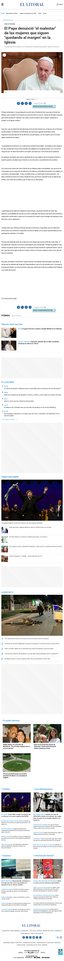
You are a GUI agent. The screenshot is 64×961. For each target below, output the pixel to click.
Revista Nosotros (15, 931)
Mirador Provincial (48, 931)
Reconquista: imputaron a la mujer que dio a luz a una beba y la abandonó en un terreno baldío (32, 414)
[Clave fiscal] (60, 954)
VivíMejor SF (58, 931)
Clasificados (24, 931)
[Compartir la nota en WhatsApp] (26, 103)
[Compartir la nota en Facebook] (18, 103)
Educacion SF (39, 933)
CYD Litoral (32, 931)
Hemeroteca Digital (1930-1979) (12, 942)
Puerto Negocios (25, 933)
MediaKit (44, 945)
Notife (33, 933)
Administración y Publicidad (45, 942)
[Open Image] (4, 55)
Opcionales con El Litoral (33, 945)
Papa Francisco (16, 316)
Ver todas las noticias (8, 419)
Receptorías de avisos (29, 942)
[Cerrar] (53, 106)
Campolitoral (6, 931)
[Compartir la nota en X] (22, 103)
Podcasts (39, 931)
